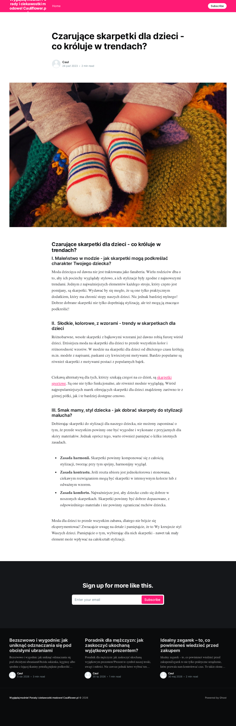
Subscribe (217, 6)
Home (56, 6)
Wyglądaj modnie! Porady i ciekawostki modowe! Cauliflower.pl (43, 697)
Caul (65, 62)
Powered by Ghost (216, 697)
